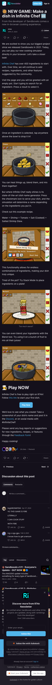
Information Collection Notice (19, 654)
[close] (45, 592)
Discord (10, 419)
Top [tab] (5, 560)
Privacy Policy (39, 654)
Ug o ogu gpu (14, 533)
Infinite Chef (8, 63)
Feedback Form (22, 435)
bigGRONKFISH (14, 508)
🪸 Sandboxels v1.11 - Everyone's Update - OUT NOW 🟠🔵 (19, 568)
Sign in (46, 3)
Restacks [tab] (18, 484)
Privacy (19, 667)
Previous (9, 467)
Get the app (38, 673)
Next (44, 467)
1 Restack (31, 449)
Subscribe (37, 3)
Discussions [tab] (21, 560)
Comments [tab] (8, 484)
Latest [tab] (11, 560)
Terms (26, 667)
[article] (26, 575)
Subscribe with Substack (28, 643)
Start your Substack (19, 673)
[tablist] (13, 484)
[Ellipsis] (49, 508)
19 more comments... (10, 547)
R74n (10, 29)
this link (13, 397)
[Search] (47, 560)
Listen (46, 30)
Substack (13, 679)
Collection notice (38, 667)
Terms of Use (25, 652)
